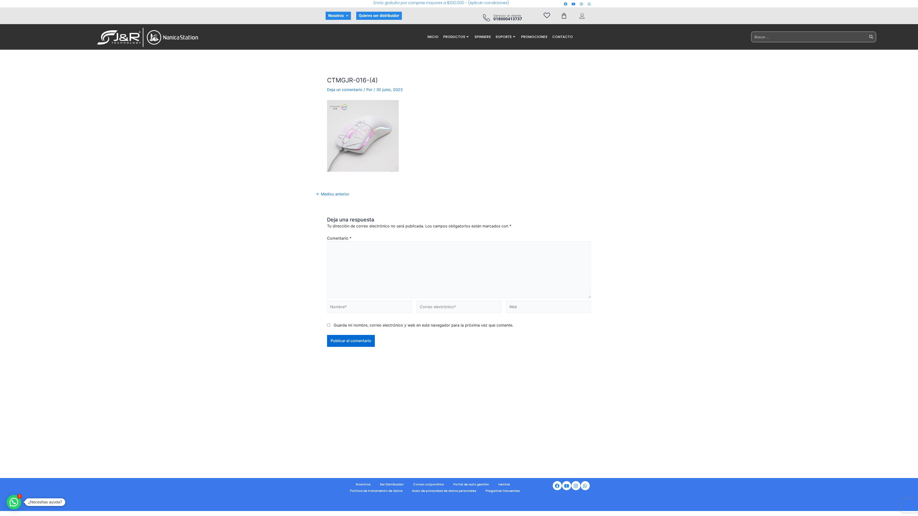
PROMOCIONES (534, 36)
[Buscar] (871, 37)
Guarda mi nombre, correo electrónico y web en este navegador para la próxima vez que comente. (423, 325)
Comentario (339, 238)
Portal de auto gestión (471, 484)
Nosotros (336, 15)
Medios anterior (332, 194)
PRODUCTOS (454, 36)
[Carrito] (564, 16)
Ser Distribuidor (392, 484)
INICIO (432, 36)
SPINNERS (483, 36)
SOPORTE (504, 36)
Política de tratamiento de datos (376, 491)
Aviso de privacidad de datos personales (444, 491)
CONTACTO (562, 36)
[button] (338, 16)
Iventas (504, 484)
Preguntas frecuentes (503, 491)
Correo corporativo (428, 484)
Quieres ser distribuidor (379, 15)
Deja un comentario (344, 89)
